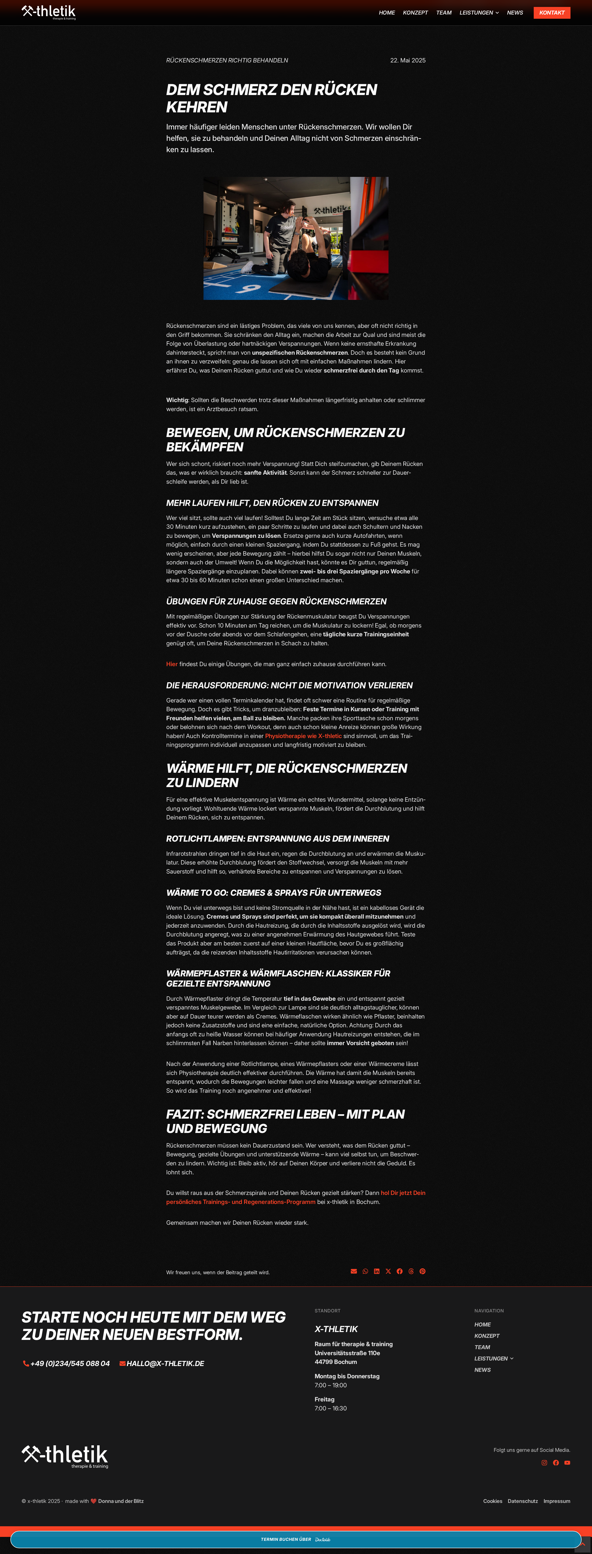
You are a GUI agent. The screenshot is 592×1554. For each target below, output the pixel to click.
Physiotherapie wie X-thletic (303, 735)
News (515, 13)
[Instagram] (544, 1463)
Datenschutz (523, 1501)
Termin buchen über (286, 1539)
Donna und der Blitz (121, 1501)
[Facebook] (556, 1463)
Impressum (557, 1501)
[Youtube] (567, 1463)
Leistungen (476, 13)
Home (387, 13)
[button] (354, 1271)
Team (444, 13)
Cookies (493, 1501)
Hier (172, 664)
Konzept (415, 13)
